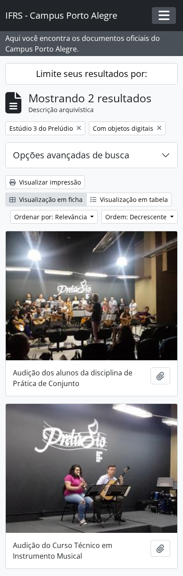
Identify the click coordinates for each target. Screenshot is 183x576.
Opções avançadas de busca (71, 155)
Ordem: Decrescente (136, 217)
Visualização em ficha (50, 199)
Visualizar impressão (49, 182)
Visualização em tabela (133, 199)
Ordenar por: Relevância (51, 217)
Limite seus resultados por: (91, 74)
